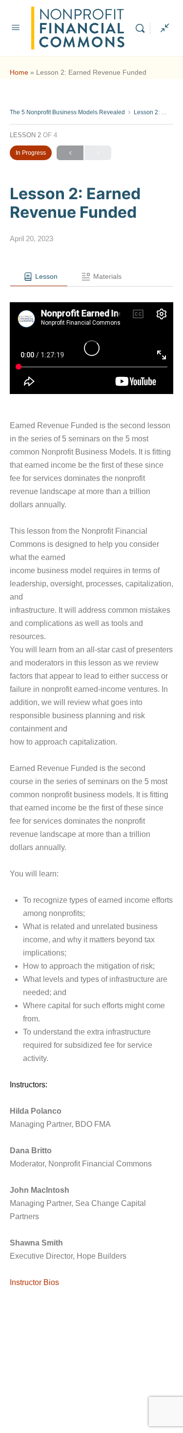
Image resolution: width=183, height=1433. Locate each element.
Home (19, 72)
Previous (70, 152)
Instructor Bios (34, 1282)
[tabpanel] (91, 801)
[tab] (39, 277)
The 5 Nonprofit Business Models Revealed (67, 112)
